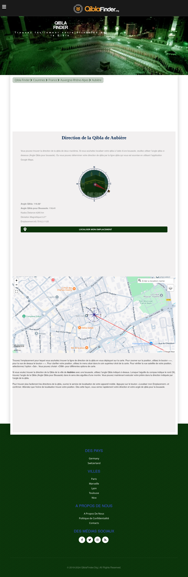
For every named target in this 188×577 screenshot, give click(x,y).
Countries (39, 80)
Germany (94, 458)
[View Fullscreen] (16, 291)
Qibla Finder (22, 80)
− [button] (16, 285)
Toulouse (94, 493)
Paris (94, 479)
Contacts (94, 523)
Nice (94, 497)
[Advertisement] (94, 108)
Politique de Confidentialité (94, 518)
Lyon (94, 488)
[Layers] (170, 288)
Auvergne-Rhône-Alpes (74, 80)
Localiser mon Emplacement (95, 229)
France (53, 80)
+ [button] (16, 280)
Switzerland (94, 463)
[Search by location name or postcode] (139, 280)
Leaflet (159, 351)
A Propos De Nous (94, 513)
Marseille (94, 483)
